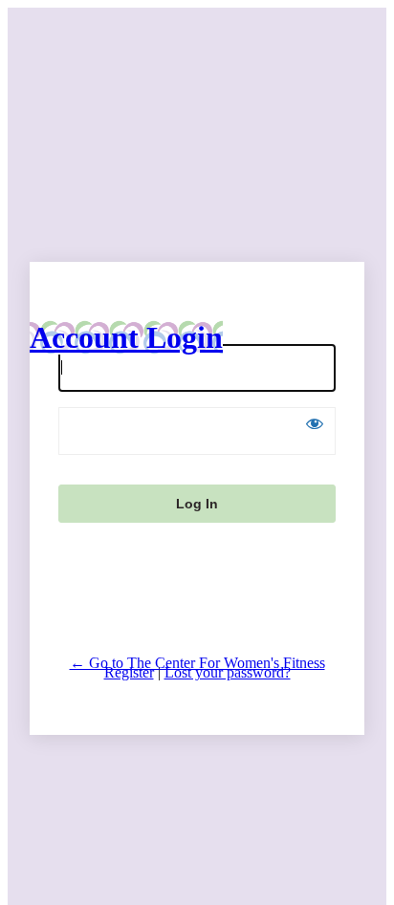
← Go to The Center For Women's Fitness (197, 663)
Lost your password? (227, 672)
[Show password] (315, 423)
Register (129, 672)
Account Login (126, 337)
